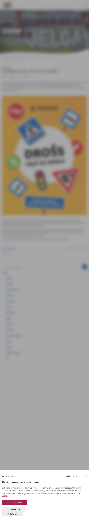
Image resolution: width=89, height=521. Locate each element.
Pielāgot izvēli (14, 509)
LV (81, 476)
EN (85, 476)
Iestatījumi (9, 476)
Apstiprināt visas (15, 502)
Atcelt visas (12, 514)
